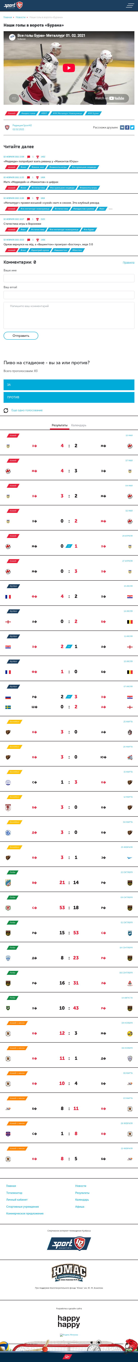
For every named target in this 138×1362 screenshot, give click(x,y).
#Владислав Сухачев (83, 208)
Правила (128, 262)
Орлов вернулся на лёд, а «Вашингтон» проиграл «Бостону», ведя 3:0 (48, 244)
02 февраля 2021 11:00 (14, 198)
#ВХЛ (44, 113)
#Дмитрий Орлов (40, 250)
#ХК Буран (93, 113)
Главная (11, 1186)
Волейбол (14, 722)
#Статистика (38, 188)
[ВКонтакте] (122, 127)
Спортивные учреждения (22, 1206)
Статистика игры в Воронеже (22, 223)
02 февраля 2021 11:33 (14, 177)
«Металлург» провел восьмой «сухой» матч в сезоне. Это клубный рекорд (51, 202)
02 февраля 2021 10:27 (14, 219)
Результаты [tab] (60, 425)
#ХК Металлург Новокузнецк (67, 113)
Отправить (21, 336)
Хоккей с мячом (17, 1023)
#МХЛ (23, 167)
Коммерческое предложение (24, 1213)
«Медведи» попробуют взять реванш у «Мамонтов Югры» (41, 161)
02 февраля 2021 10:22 (14, 240)
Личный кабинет (16, 1199)
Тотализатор (14, 1193)
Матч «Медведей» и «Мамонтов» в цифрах (31, 182)
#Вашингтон (60, 250)
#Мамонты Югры (57, 167)
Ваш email (10, 287)
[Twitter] (132, 127)
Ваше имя (10, 270)
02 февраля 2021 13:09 (14, 157)
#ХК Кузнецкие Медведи (84, 167)
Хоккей (11, 113)
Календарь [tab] (78, 425)
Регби (12, 872)
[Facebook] (127, 127)
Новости (80, 1186)
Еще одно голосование (27, 410)
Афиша (79, 1206)
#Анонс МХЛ (38, 167)
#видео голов (28, 113)
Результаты (82, 1193)
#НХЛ (23, 250)
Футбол (13, 586)
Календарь (82, 1199)
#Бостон (77, 250)
